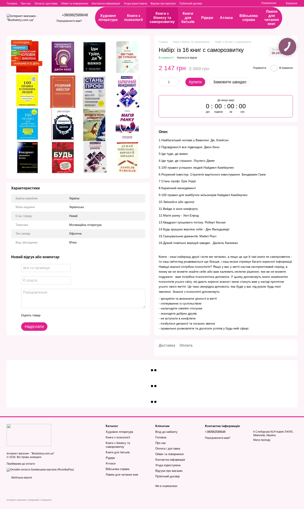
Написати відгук (187, 57)
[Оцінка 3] (62, 315)
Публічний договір (190, 3)
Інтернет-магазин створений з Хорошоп (29, 500)
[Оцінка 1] (47, 315)
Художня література (108, 18)
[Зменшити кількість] (162, 82)
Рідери (207, 18)
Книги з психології (133, 18)
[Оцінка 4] (69, 315)
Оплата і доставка (45, 3)
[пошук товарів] (292, 17)
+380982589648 (75, 15)
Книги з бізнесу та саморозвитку (162, 18)
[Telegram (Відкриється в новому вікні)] (249, 3)
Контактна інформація (106, 3)
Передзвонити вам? (69, 20)
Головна (12, 3)
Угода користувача (135, 3)
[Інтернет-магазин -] (29, 434)
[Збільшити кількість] (176, 82)
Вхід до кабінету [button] (166, 431)
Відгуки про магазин (163, 3)
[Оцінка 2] (55, 315)
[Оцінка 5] (76, 315)
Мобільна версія (21, 477)
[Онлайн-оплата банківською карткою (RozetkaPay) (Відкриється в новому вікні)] (40, 469)
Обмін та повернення (74, 3)
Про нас (26, 3)
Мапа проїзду (261, 440)
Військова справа (248, 18)
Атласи (226, 18)
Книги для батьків (188, 18)
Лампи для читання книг (271, 18)
